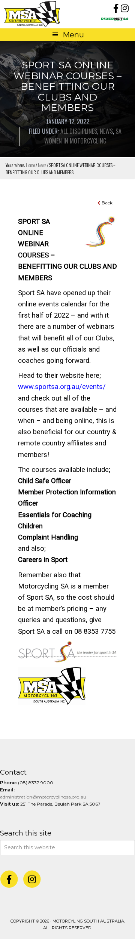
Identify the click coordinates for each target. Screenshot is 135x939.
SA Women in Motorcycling (83, 136)
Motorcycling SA (35, 14)
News (106, 131)
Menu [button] (73, 34)
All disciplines (78, 131)
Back (106, 203)
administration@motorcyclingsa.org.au (43, 797)
